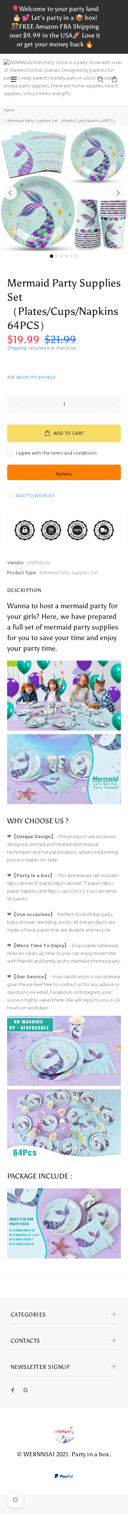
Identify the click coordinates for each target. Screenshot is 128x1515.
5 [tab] (71, 256)
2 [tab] (56, 256)
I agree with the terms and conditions (56, 453)
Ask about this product (31, 377)
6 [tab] (76, 256)
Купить (64, 474)
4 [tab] (66, 256)
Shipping (16, 348)
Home (9, 110)
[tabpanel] (64, 188)
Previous (10, 193)
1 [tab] (51, 256)
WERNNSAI (38, 563)
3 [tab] (61, 256)
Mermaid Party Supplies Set (68, 573)
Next (117, 193)
